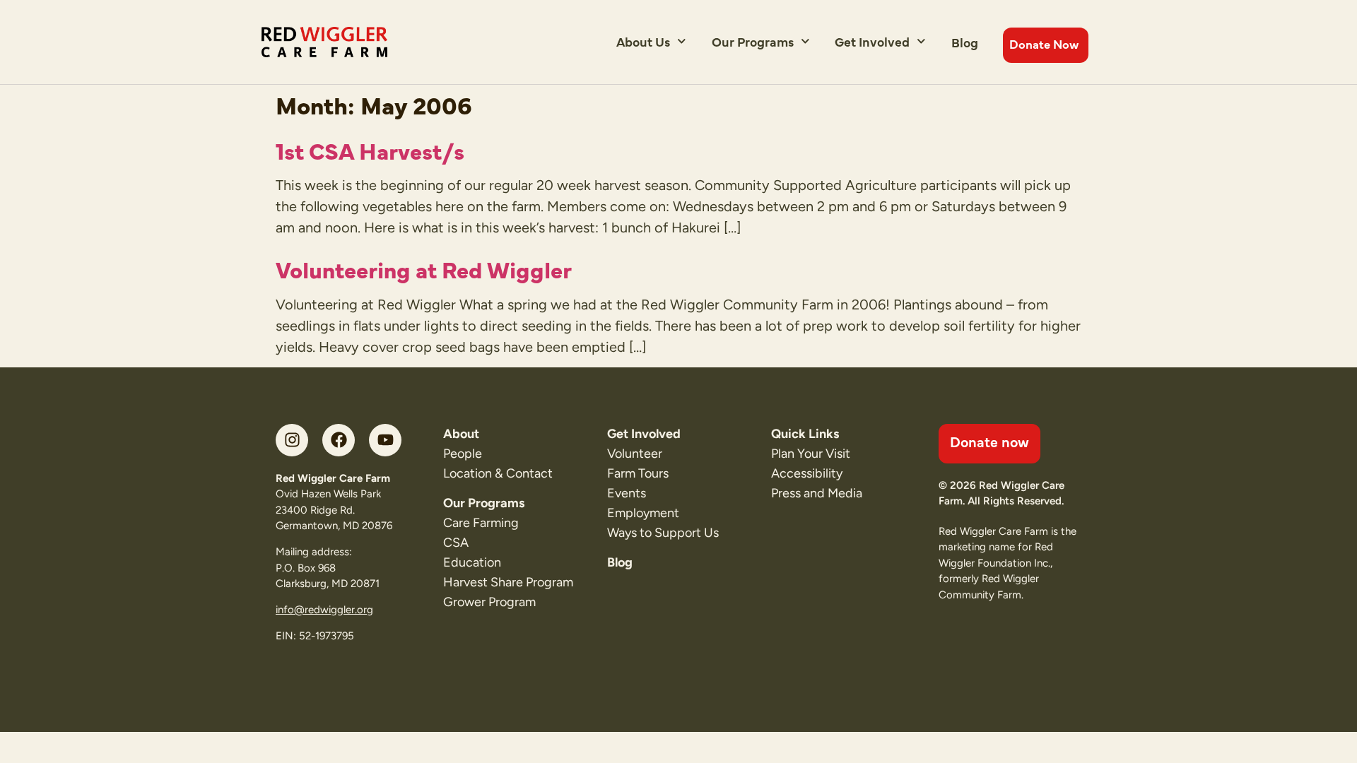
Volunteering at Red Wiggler (424, 268)
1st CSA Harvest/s (370, 149)
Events (626, 493)
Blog (964, 42)
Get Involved (872, 41)
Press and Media (816, 493)
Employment (643, 513)
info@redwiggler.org (324, 609)
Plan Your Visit (810, 453)
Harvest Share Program (508, 582)
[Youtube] (385, 440)
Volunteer (634, 453)
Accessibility (806, 473)
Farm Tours (638, 473)
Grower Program (489, 602)
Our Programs (753, 41)
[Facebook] (338, 440)
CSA (456, 542)
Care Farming (481, 523)
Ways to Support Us (663, 532)
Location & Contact (498, 473)
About (461, 434)
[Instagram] (292, 440)
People (462, 453)
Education (472, 562)
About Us (643, 41)
